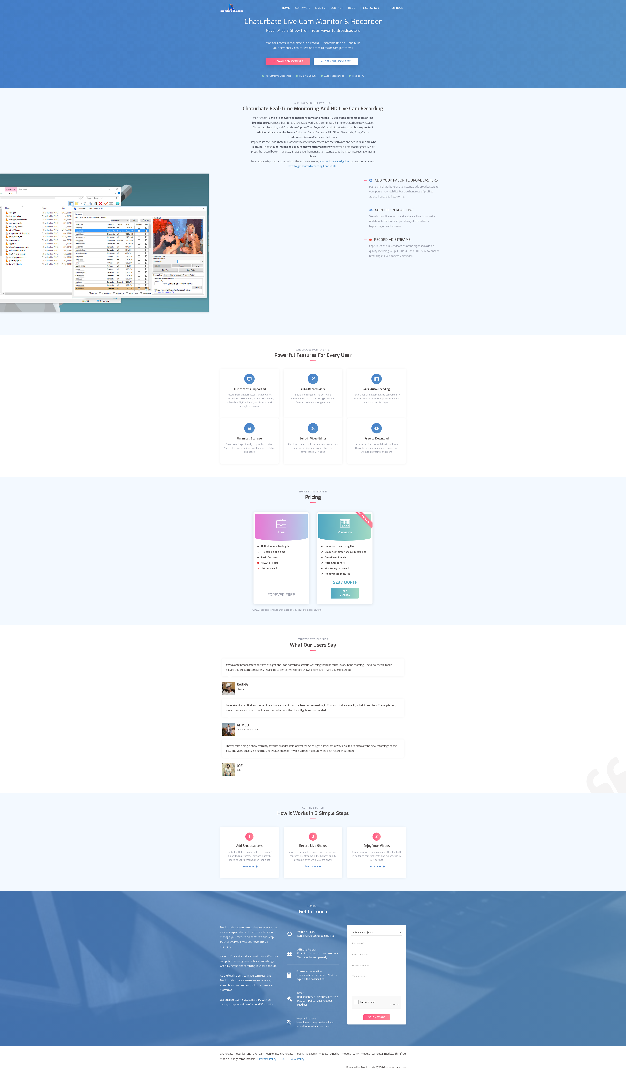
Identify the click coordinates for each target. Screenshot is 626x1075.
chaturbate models (292, 1053)
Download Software (289, 61)
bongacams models (243, 1059)
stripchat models (340, 1053)
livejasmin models (317, 1053)
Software (302, 8)
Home (286, 8)
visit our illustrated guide (334, 161)
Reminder (396, 8)
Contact (337, 8)
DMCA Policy (311, 998)
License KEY (371, 8)
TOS (282, 1059)
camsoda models (382, 1053)
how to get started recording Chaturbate (312, 166)
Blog (351, 8)
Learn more (248, 866)
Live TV (320, 8)
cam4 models (361, 1053)
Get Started (345, 593)
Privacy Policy (267, 1059)
